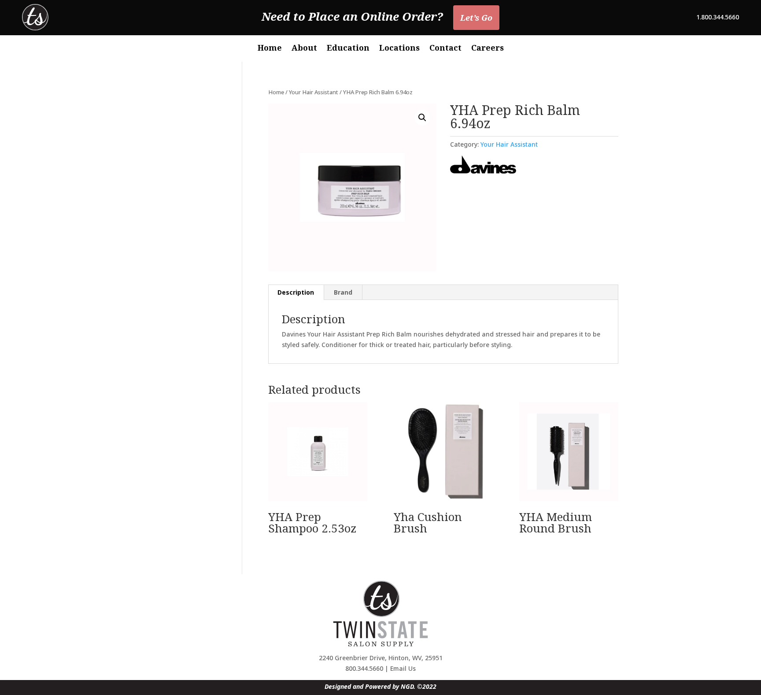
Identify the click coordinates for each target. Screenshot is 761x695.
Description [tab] (295, 292)
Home (270, 48)
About (304, 48)
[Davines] (483, 165)
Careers (487, 48)
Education (348, 48)
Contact (445, 48)
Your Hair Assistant (313, 92)
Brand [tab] (343, 292)
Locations (399, 48)
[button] (422, 118)
